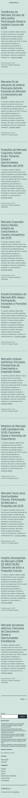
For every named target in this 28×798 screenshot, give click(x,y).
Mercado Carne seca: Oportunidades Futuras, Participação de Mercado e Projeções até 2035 (13, 499)
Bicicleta (11, 277)
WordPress (16, 792)
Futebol (11, 65)
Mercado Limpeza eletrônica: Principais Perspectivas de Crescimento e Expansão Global (13, 365)
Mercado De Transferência (8, 775)
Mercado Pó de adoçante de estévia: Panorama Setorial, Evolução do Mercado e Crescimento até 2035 (13, 730)
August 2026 (4, 759)
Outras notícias (5, 778)
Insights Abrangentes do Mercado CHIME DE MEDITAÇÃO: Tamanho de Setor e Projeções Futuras (13, 564)
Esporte (11, 134)
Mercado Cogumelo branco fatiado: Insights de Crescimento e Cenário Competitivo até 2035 (13, 741)
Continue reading (16, 57)
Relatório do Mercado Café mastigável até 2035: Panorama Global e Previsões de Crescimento (13, 432)
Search (3, 713)
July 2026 (4, 762)
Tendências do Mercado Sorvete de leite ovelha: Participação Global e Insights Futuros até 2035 (12, 725)
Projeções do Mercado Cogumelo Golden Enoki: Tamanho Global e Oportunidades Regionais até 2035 (13, 735)
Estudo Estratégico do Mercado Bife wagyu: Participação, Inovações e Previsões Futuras (14, 300)
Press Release (5, 780)
